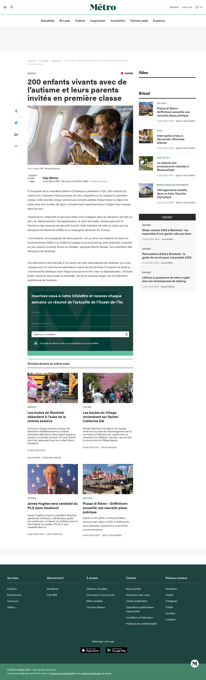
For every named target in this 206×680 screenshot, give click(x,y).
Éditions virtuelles (96, 589)
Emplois (12, 589)
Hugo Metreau (50, 177)
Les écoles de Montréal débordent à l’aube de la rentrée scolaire (47, 416)
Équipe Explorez (168, 286)
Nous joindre (133, 589)
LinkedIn (171, 619)
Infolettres (53, 589)
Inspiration (97, 20)
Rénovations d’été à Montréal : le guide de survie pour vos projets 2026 (166, 255)
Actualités (47, 20)
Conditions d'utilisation (91, 673)
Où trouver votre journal (100, 595)
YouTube (170, 613)
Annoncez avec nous (138, 595)
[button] (4, 7)
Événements (14, 595)
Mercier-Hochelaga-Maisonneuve (173, 184)
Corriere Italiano (95, 607)
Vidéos (11, 607)
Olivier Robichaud (109, 447)
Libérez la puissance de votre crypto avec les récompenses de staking (166, 279)
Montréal (56, 60)
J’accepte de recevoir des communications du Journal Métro (69, 343)
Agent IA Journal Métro (112, 535)
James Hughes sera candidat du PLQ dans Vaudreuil (53, 505)
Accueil (31, 60)
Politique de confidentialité (141, 623)
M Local (65, 20)
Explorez (159, 20)
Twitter (169, 595)
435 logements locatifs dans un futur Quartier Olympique (172, 193)
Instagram (171, 601)
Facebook (171, 589)
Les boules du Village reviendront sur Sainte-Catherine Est (101, 416)
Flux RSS (52, 595)
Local (160, 130)
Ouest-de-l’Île (163, 157)
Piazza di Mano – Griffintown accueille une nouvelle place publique (105, 507)
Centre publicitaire (136, 601)
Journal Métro (167, 239)
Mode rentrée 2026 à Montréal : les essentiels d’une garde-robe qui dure (166, 232)
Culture (80, 20)
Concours (13, 601)
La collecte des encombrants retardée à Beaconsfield (173, 166)
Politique (87, 407)
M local (144, 93)
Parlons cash (139, 20)
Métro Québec (94, 601)
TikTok (169, 607)
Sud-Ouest (88, 498)
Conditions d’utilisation (139, 617)
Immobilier (118, 20)
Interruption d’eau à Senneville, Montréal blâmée (170, 139)
